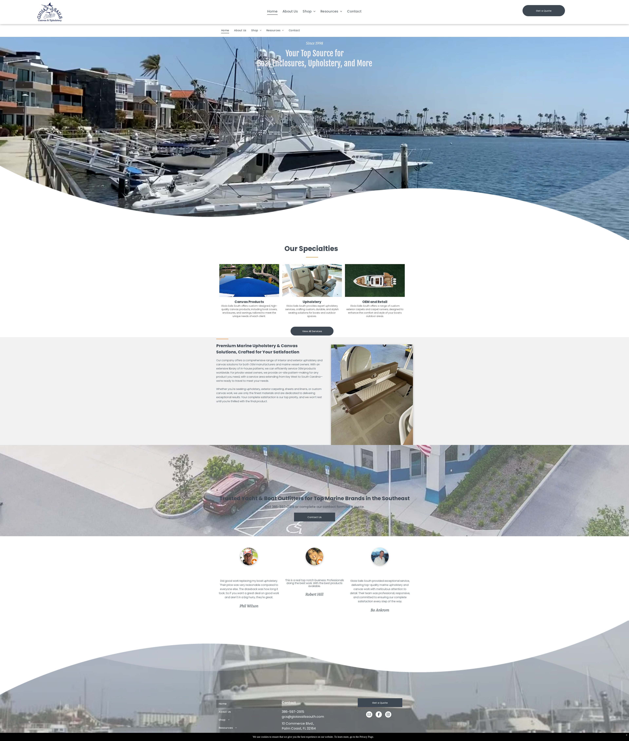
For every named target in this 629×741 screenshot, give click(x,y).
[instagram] (388, 714)
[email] (369, 714)
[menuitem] (272, 11)
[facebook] (379, 714)
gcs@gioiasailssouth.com (303, 716)
